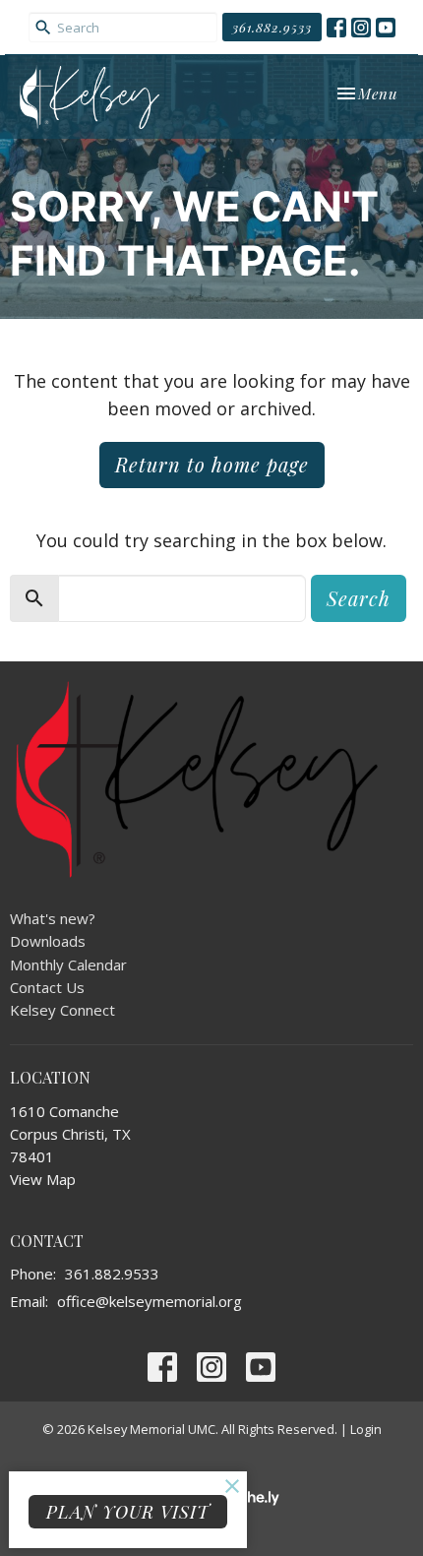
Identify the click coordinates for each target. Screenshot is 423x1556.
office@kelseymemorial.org (149, 1301)
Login (366, 1429)
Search (359, 598)
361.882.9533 (272, 27)
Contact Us (47, 987)
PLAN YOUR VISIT (128, 1512)
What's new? (52, 918)
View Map (43, 1179)
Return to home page (212, 464)
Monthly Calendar (68, 964)
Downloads (48, 941)
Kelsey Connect (62, 1010)
